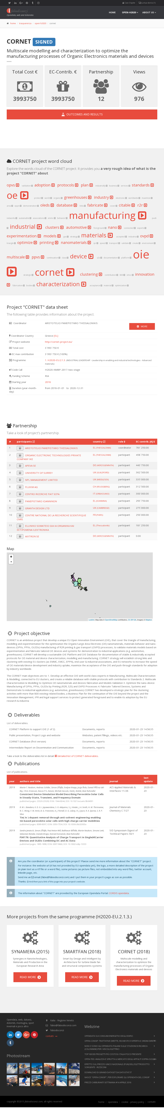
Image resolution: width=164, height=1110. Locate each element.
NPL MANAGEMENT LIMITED (41, 479)
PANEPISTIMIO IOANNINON (41, 501)
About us (148, 12)
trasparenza (25, 23)
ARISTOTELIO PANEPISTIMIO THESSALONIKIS (51, 448)
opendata (113, 1102)
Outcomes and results (84, 114)
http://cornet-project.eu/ (58, 341)
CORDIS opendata (119, 893)
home (112, 12)
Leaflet (91, 619)
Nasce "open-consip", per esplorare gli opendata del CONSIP (117, 1077)
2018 (48, 382)
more (143, 326)
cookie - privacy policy (132, 1102)
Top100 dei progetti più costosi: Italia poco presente (113, 1054)
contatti (152, 1102)
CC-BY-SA (132, 619)
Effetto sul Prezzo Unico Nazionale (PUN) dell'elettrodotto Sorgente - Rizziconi (117, 1066)
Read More (28, 977)
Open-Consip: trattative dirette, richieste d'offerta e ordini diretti (120, 1040)
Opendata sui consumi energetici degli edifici (109, 1035)
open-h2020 (129, 12)
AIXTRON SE (32, 536)
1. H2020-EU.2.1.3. (55, 360)
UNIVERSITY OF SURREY (39, 472)
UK (101, 472)
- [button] (11, 561)
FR (98, 514)
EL (102, 447)
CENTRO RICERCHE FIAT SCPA (42, 494)
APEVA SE (30, 465)
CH (101, 486)
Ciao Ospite (129, 2)
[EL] (56, 335)
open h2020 (40, 23)
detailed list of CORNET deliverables (77, 756)
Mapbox (149, 619)
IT (101, 493)
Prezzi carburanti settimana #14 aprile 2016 (108, 1082)
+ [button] (11, 557)
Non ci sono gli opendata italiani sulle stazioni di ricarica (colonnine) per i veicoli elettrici (116, 1048)
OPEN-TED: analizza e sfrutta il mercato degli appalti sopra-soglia (120, 1059)
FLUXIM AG (31, 487)
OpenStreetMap (111, 619)
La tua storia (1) (148, 2)
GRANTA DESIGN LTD (37, 508)
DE (103, 465)
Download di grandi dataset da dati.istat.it (108, 1072)
